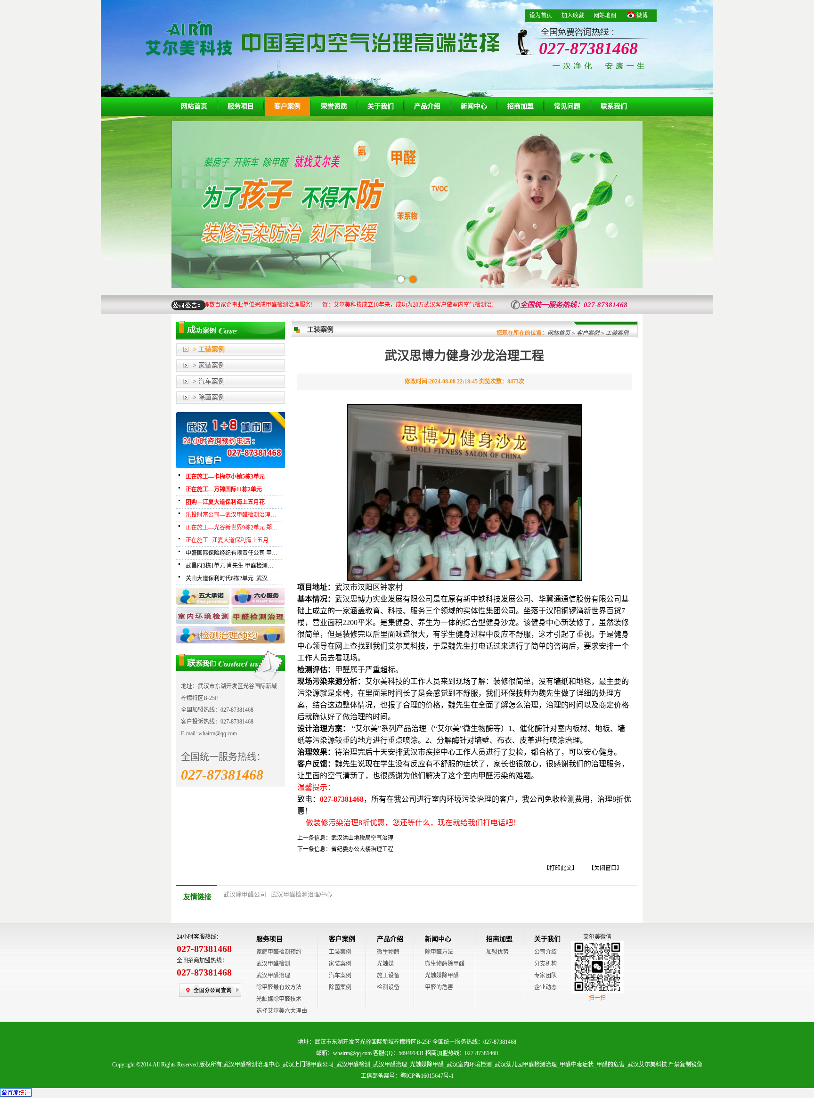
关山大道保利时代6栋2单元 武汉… (229, 578)
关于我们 (380, 106)
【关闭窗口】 (605, 868)
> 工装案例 (209, 349)
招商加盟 (520, 106)
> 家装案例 (209, 365)
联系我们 (614, 106)
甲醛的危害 (439, 987)
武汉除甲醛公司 (244, 894)
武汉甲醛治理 (273, 975)
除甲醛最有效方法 (278, 987)
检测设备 (388, 987)
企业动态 (545, 987)
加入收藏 (573, 15)
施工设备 (388, 975)
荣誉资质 (334, 106)
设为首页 (540, 15)
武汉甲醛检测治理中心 (301, 894)
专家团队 (545, 975)
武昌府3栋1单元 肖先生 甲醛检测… (229, 565)
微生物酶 (388, 952)
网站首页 (194, 106)
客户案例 (287, 106)
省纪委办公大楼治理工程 (362, 849)
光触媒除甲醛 (442, 975)
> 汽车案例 (209, 381)
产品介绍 (427, 106)
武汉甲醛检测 (273, 963)
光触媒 (385, 963)
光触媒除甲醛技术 (278, 999)
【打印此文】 (561, 868)
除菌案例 (340, 987)
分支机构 (545, 963)
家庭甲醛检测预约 (278, 952)
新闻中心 (474, 106)
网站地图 (605, 15)
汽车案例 (340, 975)
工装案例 (340, 952)
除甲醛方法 (439, 952)
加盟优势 (497, 952)
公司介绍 (545, 952)
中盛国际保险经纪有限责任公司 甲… (231, 553)
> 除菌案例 (209, 397)
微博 (642, 15)
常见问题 (567, 106)
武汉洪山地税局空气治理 (362, 838)
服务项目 (241, 106)
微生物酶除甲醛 (444, 963)
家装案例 (340, 963)
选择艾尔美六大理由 (281, 1011)
